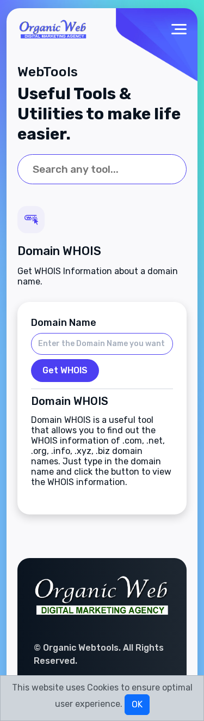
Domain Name (63, 323)
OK (137, 704)
